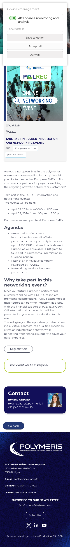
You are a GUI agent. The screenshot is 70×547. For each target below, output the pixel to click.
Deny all (35, 54)
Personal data (14, 536)
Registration (18, 349)
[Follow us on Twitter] (27, 525)
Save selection (35, 37)
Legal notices (30, 536)
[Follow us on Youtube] (42, 525)
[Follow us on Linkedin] (35, 525)
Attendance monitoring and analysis (38, 19)
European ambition (25, 148)
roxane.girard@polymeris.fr (25, 403)
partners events (15, 154)
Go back (13, 426)
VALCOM (58, 536)
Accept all (35, 46)
